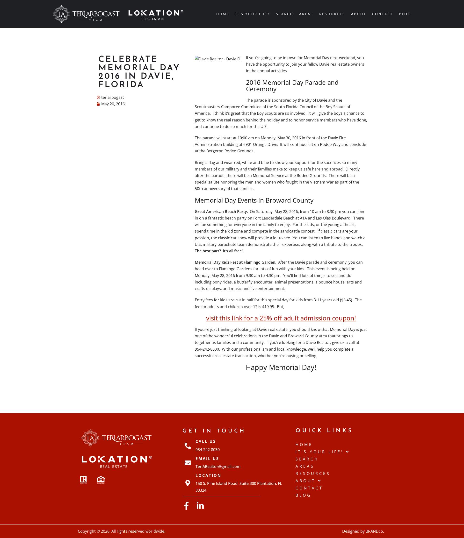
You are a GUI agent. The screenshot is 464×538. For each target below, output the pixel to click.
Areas (306, 14)
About (358, 14)
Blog (405, 14)
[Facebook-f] (186, 506)
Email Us (207, 458)
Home (222, 14)
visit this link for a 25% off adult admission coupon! (281, 318)
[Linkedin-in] (200, 506)
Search (284, 14)
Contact (382, 14)
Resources (332, 14)
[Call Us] (187, 445)
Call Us (206, 441)
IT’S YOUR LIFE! (252, 14)
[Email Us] (187, 462)
